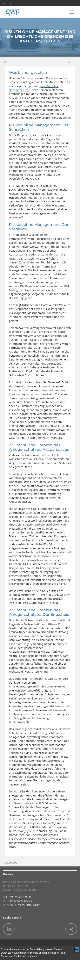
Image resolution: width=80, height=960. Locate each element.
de (4, 2)
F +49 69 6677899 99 (19, 900)
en (11, 2)
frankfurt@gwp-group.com (23, 905)
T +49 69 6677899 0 (18, 897)
